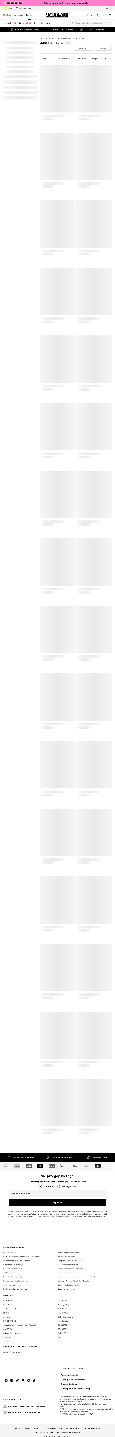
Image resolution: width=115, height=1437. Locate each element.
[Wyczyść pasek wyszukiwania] (109, 23)
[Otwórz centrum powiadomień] (98, 15)
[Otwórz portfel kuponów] (86, 15)
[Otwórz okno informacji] (110, 3)
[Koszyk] (110, 15)
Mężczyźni (18, 15)
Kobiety (7, 15)
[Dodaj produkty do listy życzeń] (70, 89)
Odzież (81, 58)
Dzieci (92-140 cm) (66, 58)
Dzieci (29, 15)
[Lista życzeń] (104, 15)
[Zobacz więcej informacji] (57, 149)
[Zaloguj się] (92, 15)
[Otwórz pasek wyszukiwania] (72, 23)
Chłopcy (51, 58)
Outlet (10, 8)
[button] (83, 68)
